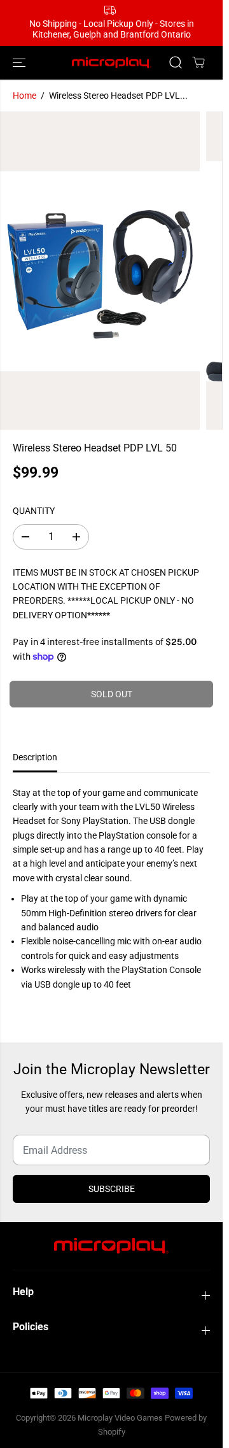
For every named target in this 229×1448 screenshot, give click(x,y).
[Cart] (198, 62)
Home (24, 95)
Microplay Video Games (121, 1418)
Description (35, 757)
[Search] (175, 62)
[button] (20, 63)
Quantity (34, 511)
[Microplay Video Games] (111, 62)
